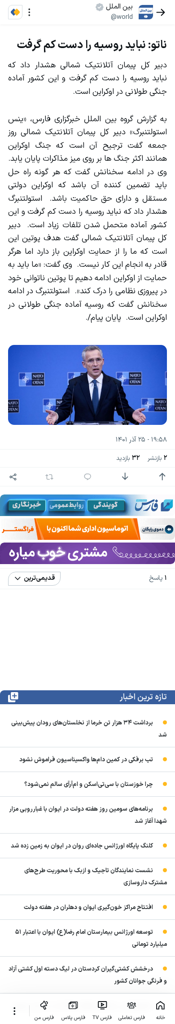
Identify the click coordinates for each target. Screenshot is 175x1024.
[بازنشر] (49, 477)
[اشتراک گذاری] (13, 477)
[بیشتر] (14, 1011)
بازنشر (157, 458)
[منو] (29, 12)
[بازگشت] (161, 12)
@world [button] (122, 17)
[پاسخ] (88, 477)
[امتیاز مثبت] (162, 477)
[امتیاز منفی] (125, 477)
